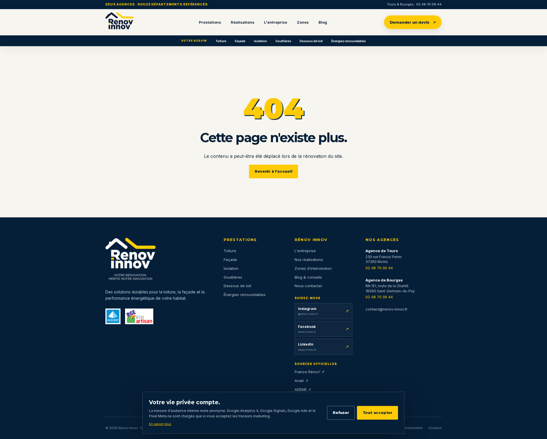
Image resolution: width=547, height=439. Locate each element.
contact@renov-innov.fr (387, 309)
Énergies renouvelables (348, 41)
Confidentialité (411, 428)
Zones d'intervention (313, 268)
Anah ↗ (301, 380)
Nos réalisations (309, 259)
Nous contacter (308, 285)
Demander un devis (413, 22)
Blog (323, 22)
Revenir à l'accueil (273, 171)
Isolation (260, 41)
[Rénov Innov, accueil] (119, 22)
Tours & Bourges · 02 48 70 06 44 (414, 4)
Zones (303, 22)
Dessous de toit (311, 41)
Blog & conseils (308, 277)
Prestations (210, 22)
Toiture (220, 41)
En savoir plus (160, 424)
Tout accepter (377, 412)
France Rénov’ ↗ (309, 371)
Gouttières (283, 41)
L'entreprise (275, 22)
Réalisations (242, 22)
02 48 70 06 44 (379, 268)
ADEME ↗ (303, 389)
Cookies (435, 428)
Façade (240, 41)
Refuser (341, 412)
